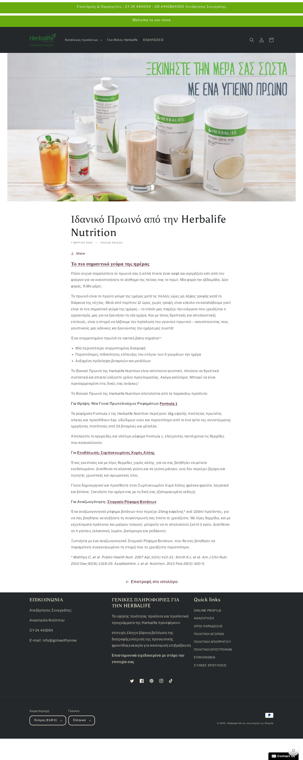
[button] (83, 40)
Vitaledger (233, 723)
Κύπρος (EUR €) (45, 720)
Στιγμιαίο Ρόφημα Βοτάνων (131, 502)
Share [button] (80, 253)
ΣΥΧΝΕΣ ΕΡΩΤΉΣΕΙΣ (210, 665)
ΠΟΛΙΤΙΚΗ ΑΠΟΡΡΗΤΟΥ (212, 642)
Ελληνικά (79, 720)
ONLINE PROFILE (207, 610)
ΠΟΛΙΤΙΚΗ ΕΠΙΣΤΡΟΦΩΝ (213, 649)
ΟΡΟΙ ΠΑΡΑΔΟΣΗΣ (208, 626)
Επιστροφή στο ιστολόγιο (154, 582)
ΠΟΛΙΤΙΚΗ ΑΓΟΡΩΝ (209, 634)
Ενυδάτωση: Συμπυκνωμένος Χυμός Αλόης (116, 453)
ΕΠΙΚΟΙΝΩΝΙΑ (204, 657)
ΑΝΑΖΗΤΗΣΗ (204, 618)
